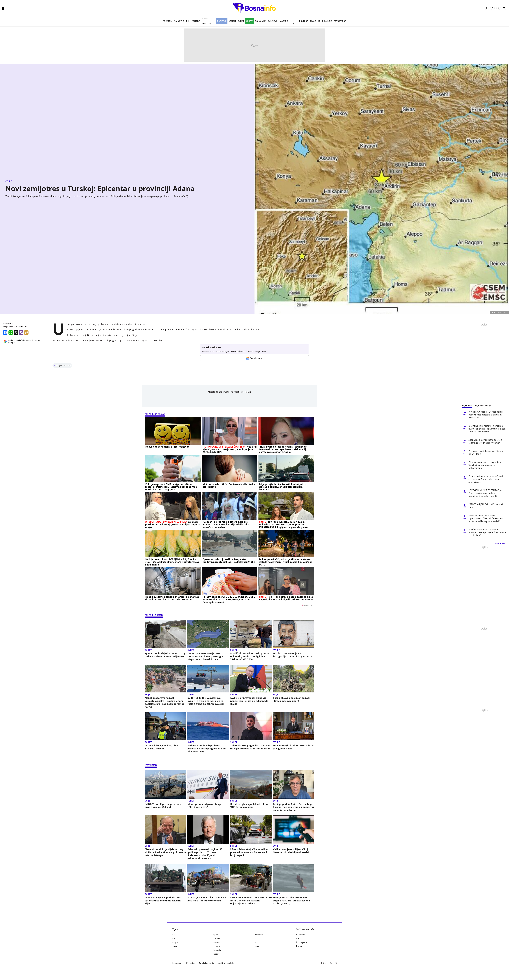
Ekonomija (260, 21)
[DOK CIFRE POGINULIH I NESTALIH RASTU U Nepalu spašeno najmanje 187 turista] (251, 878)
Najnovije (179, 21)
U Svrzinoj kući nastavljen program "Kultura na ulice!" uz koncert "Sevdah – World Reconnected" (487, 428)
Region (232, 21)
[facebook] (487, 8)
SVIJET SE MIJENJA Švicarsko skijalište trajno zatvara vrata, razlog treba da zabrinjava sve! (205, 700)
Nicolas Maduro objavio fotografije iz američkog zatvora (292, 655)
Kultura (303, 21)
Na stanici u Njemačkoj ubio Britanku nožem (161, 747)
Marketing (190, 963)
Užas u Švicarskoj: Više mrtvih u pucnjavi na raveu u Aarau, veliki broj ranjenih (249, 852)
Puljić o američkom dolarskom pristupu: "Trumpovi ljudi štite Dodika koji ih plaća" (487, 532)
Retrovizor (340, 21)
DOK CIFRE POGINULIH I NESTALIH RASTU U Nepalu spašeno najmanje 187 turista (251, 900)
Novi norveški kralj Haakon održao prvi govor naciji (293, 747)
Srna (10, 323)
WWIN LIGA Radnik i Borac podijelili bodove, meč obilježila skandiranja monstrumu (485, 414)
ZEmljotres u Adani (63, 365)
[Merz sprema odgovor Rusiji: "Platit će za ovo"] (208, 784)
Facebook (302, 934)
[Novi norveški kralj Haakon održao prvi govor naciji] (293, 726)
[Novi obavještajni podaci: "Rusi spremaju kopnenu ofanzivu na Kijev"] (165, 878)
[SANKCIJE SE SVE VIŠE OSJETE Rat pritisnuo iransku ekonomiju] (208, 878)
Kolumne (327, 21)
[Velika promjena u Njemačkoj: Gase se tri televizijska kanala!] (293, 829)
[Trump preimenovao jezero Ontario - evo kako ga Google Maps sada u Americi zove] (208, 634)
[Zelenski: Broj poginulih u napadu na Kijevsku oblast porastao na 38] (251, 726)
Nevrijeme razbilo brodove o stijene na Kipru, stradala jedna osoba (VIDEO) (291, 900)
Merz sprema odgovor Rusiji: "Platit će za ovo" (204, 806)
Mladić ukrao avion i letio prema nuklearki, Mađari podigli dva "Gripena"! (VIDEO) (249, 656)
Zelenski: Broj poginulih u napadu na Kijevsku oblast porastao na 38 (250, 747)
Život (313, 21)
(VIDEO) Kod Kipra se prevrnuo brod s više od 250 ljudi (163, 806)
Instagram (302, 942)
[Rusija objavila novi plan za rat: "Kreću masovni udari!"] (293, 679)
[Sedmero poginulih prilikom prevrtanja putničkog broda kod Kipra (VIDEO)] (208, 726)
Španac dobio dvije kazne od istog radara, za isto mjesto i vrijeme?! (165, 655)
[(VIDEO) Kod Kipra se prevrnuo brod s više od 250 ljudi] (165, 784)
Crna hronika (206, 21)
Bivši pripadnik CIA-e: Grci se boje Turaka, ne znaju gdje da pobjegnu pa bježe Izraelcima (293, 807)
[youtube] (504, 8)
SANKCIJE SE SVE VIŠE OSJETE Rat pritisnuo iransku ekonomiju (207, 899)
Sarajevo (273, 21)
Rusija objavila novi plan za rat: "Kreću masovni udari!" (291, 699)
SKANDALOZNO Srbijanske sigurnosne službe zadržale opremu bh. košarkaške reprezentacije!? (486, 518)
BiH (187, 21)
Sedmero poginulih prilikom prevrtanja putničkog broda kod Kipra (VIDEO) (206, 748)
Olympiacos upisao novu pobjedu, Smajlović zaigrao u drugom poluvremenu (485, 465)
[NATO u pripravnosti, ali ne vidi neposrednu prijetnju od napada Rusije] (251, 679)
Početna (167, 21)
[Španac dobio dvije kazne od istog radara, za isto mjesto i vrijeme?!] (165, 634)
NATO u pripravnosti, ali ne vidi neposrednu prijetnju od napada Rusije (249, 700)
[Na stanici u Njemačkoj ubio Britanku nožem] (165, 726)
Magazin (284, 21)
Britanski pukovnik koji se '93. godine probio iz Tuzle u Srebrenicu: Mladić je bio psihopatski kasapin (205, 854)
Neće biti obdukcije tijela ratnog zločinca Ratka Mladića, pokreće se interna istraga (165, 852)
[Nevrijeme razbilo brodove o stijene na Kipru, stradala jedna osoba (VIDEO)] (293, 878)
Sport (249, 21)
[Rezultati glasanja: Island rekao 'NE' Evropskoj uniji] (251, 784)
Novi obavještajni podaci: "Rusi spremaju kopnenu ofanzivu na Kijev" (163, 900)
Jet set (292, 21)
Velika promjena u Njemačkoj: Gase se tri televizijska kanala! (291, 851)
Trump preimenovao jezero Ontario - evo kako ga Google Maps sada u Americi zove (205, 656)
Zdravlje (221, 21)
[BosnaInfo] (254, 8)
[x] (492, 8)
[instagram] (498, 8)
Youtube (301, 946)
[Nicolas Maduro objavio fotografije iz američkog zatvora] (293, 634)
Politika (196, 21)
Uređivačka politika (226, 963)
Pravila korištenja (206, 963)
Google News (256, 358)
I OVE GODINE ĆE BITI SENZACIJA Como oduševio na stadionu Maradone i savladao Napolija (485, 493)
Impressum (177, 963)
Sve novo (500, 543)
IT (319, 21)
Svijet (241, 21)
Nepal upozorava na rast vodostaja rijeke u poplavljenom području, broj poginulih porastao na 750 (165, 702)
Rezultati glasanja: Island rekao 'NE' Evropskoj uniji (249, 806)
